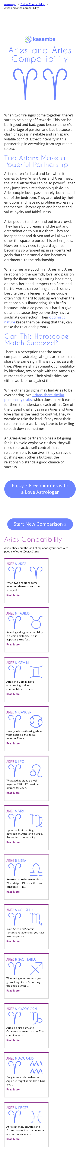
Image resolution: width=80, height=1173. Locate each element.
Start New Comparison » (40, 524)
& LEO (22, 777)
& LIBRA (24, 876)
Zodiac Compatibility (32, 4)
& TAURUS (24, 629)
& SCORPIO (25, 925)
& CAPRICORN (25, 1024)
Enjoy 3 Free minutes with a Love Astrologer (40, 488)
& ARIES (23, 579)
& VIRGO (24, 826)
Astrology (10, 4)
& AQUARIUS (25, 1074)
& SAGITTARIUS (24, 975)
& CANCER (24, 727)
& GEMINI (20, 678)
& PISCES (25, 1123)
